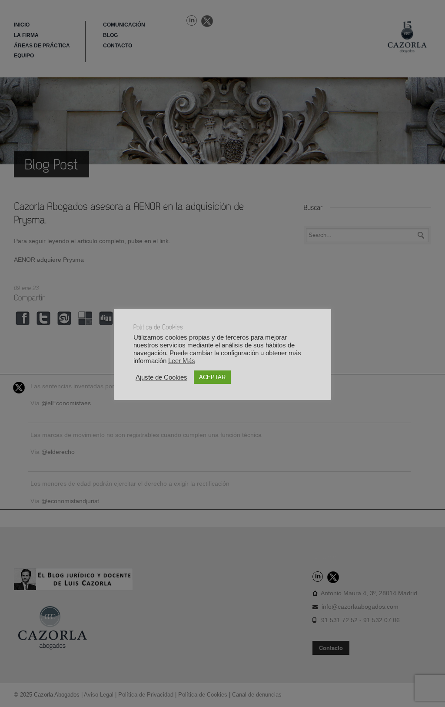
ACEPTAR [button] (212, 377)
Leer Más (181, 360)
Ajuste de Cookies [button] (161, 377)
